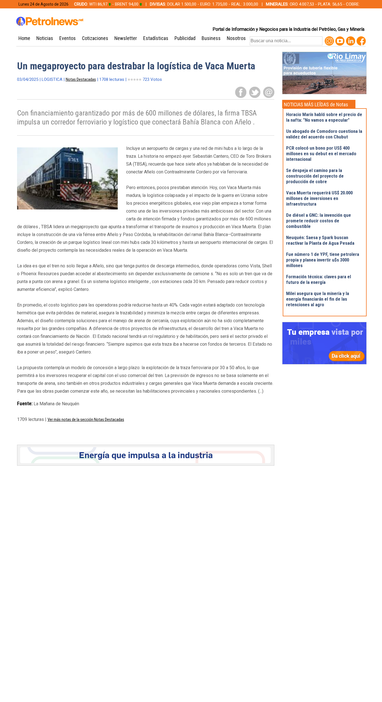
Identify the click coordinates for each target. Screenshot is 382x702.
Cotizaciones (95, 38)
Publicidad (185, 38)
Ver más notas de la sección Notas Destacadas (86, 419)
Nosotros (236, 38)
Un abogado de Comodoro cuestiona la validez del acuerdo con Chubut (324, 134)
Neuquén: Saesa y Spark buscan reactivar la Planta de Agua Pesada (320, 240)
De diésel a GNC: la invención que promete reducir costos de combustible (318, 220)
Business (211, 38)
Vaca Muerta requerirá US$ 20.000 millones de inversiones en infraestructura (319, 198)
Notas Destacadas (81, 79)
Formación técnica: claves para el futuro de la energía (318, 279)
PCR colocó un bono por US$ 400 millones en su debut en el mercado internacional (321, 153)
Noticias (44, 38)
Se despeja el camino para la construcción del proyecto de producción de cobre (315, 176)
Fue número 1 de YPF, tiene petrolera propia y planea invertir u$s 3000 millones (322, 259)
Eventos (67, 38)
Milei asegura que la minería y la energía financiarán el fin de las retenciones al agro (317, 299)
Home (24, 38)
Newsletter (125, 38)
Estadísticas (155, 38)
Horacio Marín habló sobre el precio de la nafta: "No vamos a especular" (324, 117)
